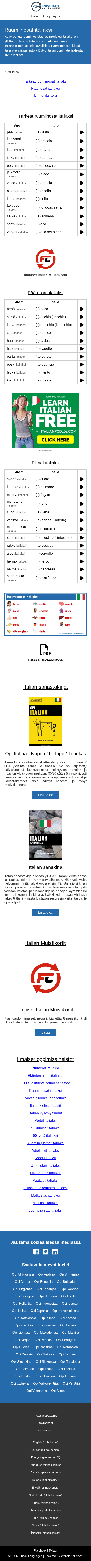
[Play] (82, 132)
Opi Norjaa (22, 1340)
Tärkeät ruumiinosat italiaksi (46, 81)
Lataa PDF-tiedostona (45, 660)
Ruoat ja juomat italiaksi (45, 1143)
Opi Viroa (58, 1390)
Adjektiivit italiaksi (46, 1150)
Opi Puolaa (21, 1347)
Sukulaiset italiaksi (45, 1128)
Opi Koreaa (68, 1318)
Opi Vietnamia (37, 1390)
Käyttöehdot (45, 1423)
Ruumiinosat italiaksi (45, 1091)
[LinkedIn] (54, 1252)
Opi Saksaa (45, 1354)
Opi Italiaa (13, 72)
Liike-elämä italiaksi (45, 1173)
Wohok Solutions (72, 1556)
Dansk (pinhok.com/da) (45, 1518)
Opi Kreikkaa (24, 1325)
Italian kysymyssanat (45, 1113)
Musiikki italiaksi (45, 1203)
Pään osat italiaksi (45, 88)
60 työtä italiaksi (45, 1135)
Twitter (53, 1550)
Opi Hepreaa (47, 1296)
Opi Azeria (22, 1281)
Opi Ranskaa (43, 1347)
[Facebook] (36, 1252)
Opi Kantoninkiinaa (65, 1311)
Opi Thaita (45, 1369)
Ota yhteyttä (51, 16)
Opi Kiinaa (47, 1318)
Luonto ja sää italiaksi (45, 1210)
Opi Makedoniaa (46, 1332)
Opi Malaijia (70, 1332)
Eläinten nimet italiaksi (45, 1076)
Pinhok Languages (30, 1556)
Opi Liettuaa (21, 1332)
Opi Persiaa (43, 1340)
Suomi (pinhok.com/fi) (45, 1503)
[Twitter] (45, 1252)
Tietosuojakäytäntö (45, 1415)
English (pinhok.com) (45, 1442)
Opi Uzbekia (20, 1383)
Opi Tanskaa (25, 1369)
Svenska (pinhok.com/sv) (45, 1510)
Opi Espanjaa (46, 1289)
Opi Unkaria (67, 1376)
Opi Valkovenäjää (45, 1383)
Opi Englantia (22, 1289)
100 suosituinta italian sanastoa (45, 1083)
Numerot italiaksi (45, 1068)
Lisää (45, 1032)
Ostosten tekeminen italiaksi (46, 1188)
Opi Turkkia (23, 1376)
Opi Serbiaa (67, 1354)
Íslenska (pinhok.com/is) (45, 1533)
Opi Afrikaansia (23, 1274)
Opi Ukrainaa (45, 1376)
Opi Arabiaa (46, 1274)
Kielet (35, 16)
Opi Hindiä (68, 1296)
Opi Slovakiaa (21, 1361)
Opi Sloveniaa (46, 1361)
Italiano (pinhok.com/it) (45, 1479)
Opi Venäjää (71, 1383)
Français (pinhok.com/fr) (45, 1457)
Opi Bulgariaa (66, 1281)
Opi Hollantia (22, 1303)
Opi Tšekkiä (66, 1369)
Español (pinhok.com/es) (46, 1472)
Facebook (40, 1550)
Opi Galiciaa (69, 1289)
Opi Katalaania (25, 1318)
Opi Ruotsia (24, 1354)
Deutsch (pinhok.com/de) (45, 1450)
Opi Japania (39, 1311)
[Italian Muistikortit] (45, 1001)
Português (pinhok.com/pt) (45, 1465)
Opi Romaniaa (67, 1347)
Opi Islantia (70, 1303)
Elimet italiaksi (45, 95)
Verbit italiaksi (46, 1120)
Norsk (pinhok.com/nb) (45, 1525)
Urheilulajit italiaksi (46, 1165)
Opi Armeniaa (69, 1274)
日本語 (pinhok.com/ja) (45, 1487)
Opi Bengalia (43, 1281)
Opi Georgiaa (24, 1296)
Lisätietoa (45, 795)
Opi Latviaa (68, 1325)
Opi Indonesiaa (46, 1303)
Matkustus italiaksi (45, 1195)
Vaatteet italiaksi (45, 1180)
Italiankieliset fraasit (45, 1105)
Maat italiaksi (45, 1158)
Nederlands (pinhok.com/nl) (45, 1495)
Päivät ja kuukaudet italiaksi (45, 1098)
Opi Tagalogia (70, 1361)
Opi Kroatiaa (47, 1325)
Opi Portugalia (66, 1340)
